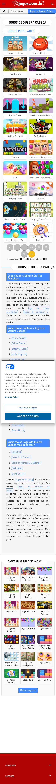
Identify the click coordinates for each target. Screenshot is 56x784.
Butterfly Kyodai (19, 348)
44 (31, 254)
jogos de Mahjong (24, 479)
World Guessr (18, 473)
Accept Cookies (28, 416)
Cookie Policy (12, 396)
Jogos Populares (18, 11)
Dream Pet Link (18, 337)
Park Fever (17, 468)
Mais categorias (28, 690)
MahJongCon (18, 424)
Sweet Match (18, 430)
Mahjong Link (18, 359)
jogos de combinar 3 (36, 311)
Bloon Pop (16, 451)
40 (31, 247)
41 (39, 247)
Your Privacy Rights (28, 408)
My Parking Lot (19, 354)
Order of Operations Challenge (26, 462)
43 (24, 254)
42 (46, 247)
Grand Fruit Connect (21, 457)
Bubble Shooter (19, 343)
